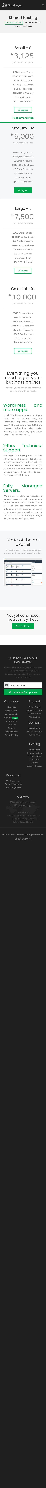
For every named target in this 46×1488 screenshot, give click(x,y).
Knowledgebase (13, 787)
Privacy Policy (11, 732)
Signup (24, 110)
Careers (10, 718)
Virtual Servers (32, 23)
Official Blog (11, 711)
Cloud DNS (34, 735)
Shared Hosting (13, 23)
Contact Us (34, 717)
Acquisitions (11, 721)
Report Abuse (34, 713)
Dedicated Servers (23, 26)
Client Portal (34, 707)
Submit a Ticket (34, 710)
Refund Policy (11, 735)
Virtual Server (34, 756)
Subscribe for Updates (24, 692)
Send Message (25, 805)
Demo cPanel (23, 626)
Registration (34, 728)
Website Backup (34, 766)
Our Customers (13, 781)
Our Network (11, 714)
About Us (11, 707)
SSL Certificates (34, 731)
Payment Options (13, 784)
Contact (23, 797)
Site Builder (34, 750)
